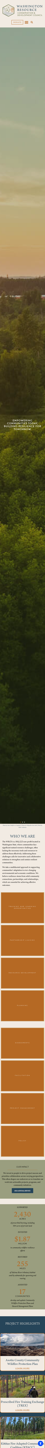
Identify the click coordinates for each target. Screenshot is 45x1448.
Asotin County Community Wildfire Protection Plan (22, 1362)
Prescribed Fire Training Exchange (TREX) (22, 1404)
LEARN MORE (22, 1368)
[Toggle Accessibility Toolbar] (40, 1443)
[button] (26, 22)
